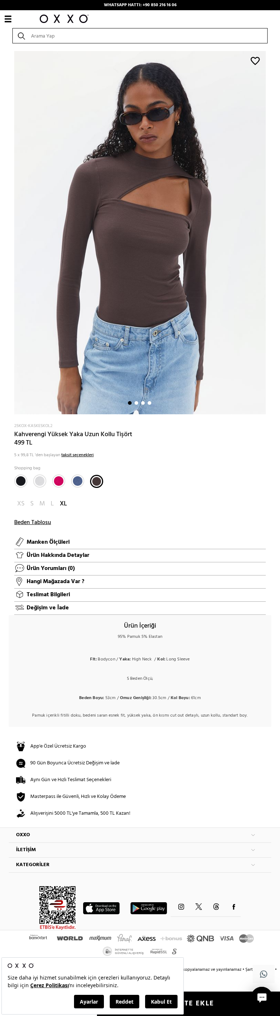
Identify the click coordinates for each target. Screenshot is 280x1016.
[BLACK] (20, 481)
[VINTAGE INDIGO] (77, 481)
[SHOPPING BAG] (96, 481)
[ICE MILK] (39, 481)
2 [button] (136, 403)
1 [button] (130, 403)
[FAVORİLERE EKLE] (255, 60)
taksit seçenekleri (77, 455)
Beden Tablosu (32, 522)
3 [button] (143, 403)
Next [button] (12, 232)
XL (63, 504)
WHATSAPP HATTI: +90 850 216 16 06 (140, 5)
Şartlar (251, 969)
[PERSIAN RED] (58, 481)
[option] (140, 232)
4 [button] (149, 403)
